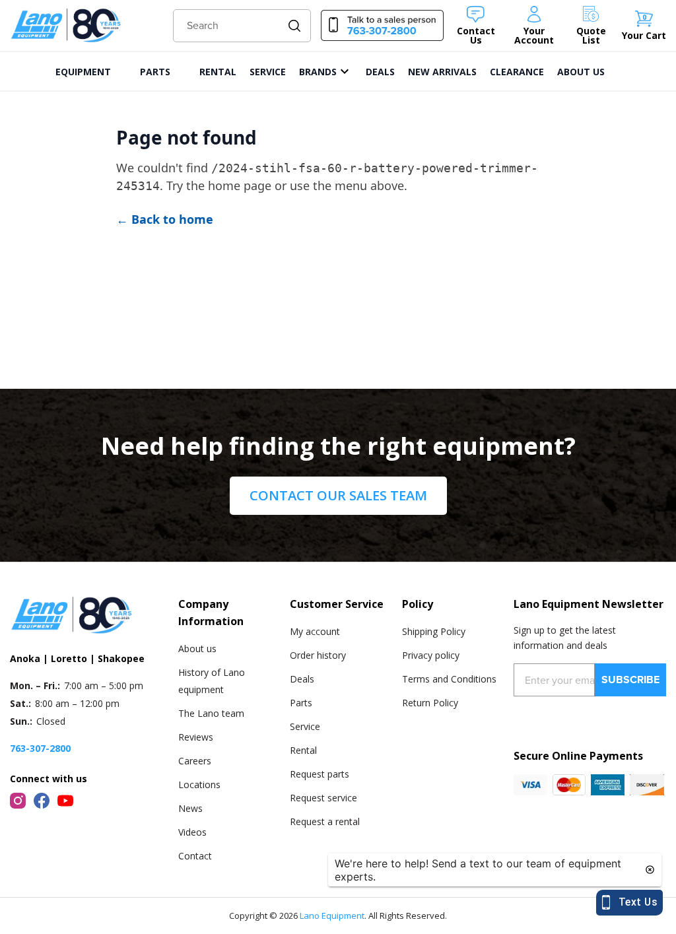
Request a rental (325, 821)
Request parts (319, 774)
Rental (303, 750)
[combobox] (242, 25)
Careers (194, 760)
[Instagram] (18, 801)
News (190, 808)
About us (197, 648)
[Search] (294, 26)
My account (315, 631)
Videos (192, 832)
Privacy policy (430, 655)
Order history (318, 655)
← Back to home (164, 219)
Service (305, 726)
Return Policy (430, 702)
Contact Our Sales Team (338, 495)
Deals (302, 679)
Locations (199, 784)
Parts (301, 702)
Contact (195, 856)
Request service (323, 797)
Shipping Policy (433, 631)
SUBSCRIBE (630, 679)
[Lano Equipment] (66, 25)
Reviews (195, 737)
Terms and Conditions (449, 679)
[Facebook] (42, 801)
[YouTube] (65, 801)
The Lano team (211, 713)
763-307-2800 (40, 748)
